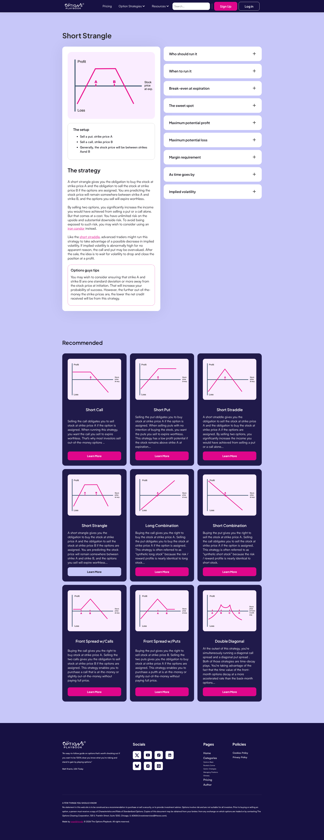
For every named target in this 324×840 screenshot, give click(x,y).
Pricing (207, 779)
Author (207, 784)
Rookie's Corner (209, 765)
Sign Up (225, 6)
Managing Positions (210, 772)
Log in (249, 6)
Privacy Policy (240, 757)
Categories (210, 758)
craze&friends (77, 821)
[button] (131, 6)
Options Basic (208, 762)
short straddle (90, 237)
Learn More (94, 456)
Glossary (206, 775)
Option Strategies (209, 769)
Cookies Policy (240, 752)
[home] (74, 6)
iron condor (76, 228)
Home (207, 753)
